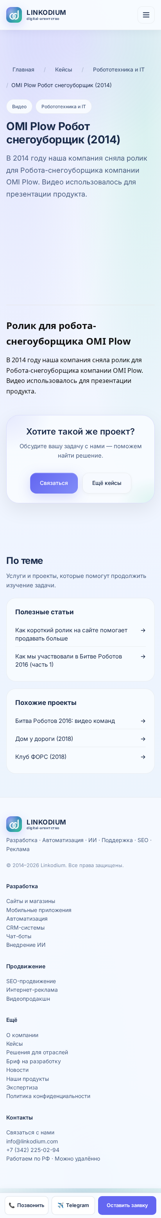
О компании (22, 1035)
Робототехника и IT (119, 69)
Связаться (54, 482)
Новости (17, 1069)
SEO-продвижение (31, 981)
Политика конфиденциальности (48, 1096)
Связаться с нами (30, 1132)
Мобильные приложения (39, 910)
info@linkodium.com (32, 1141)
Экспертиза (22, 1087)
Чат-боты (18, 936)
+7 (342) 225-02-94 (32, 1149)
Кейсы (63, 69)
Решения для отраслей (37, 1052)
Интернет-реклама (32, 989)
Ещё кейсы (107, 482)
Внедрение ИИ (26, 944)
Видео (19, 106)
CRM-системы (25, 927)
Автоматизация (27, 918)
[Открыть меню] (146, 14)
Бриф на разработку (33, 1061)
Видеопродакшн (28, 998)
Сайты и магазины (30, 901)
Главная (23, 69)
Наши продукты (27, 1078)
